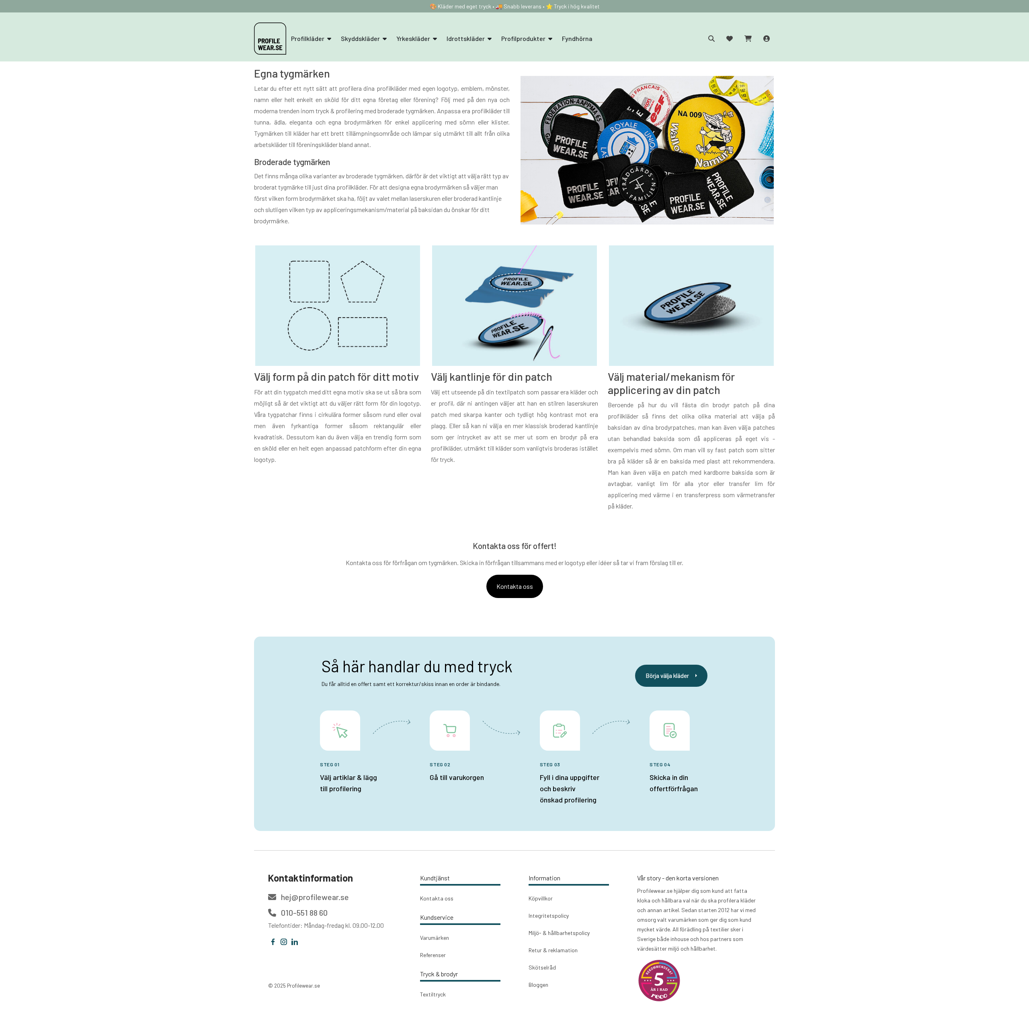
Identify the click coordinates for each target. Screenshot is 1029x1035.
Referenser (433, 954)
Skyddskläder (361, 38)
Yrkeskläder (413, 38)
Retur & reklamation (553, 950)
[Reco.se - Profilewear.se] (659, 980)
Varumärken (434, 937)
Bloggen (538, 984)
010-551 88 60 (303, 912)
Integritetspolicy (549, 915)
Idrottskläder (466, 38)
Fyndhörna (577, 38)
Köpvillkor (541, 898)
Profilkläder (308, 38)
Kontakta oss (514, 586)
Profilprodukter (524, 38)
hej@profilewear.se (314, 897)
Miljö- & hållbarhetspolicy (559, 932)
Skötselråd (542, 967)
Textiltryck (433, 994)
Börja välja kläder (667, 675)
